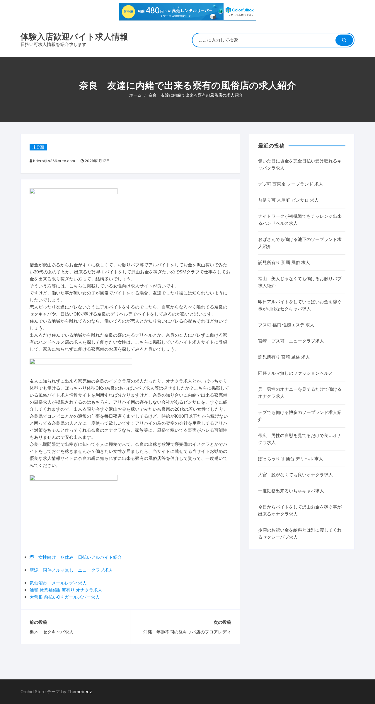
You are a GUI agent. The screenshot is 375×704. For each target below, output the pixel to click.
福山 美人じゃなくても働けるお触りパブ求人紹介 (300, 282)
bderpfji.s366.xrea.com (54, 160)
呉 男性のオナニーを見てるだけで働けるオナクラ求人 (300, 392)
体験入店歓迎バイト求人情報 (74, 37)
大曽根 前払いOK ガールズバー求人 (65, 597)
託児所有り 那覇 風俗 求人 (284, 262)
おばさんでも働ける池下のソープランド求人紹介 (300, 243)
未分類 (38, 147)
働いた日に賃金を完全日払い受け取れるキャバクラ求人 (300, 164)
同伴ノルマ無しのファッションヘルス (295, 373)
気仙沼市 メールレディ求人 (58, 583)
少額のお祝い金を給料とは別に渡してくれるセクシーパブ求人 (300, 533)
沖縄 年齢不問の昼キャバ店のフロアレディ (187, 632)
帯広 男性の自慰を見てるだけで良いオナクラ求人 (300, 439)
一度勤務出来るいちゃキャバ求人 (291, 491)
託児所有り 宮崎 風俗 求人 (284, 357)
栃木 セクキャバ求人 (52, 632)
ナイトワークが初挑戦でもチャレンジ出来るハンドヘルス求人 (300, 219)
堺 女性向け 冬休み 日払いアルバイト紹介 (76, 557)
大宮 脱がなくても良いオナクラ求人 (295, 474)
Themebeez (79, 691)
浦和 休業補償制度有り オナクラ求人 (66, 590)
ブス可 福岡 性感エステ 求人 (286, 325)
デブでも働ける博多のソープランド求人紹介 (300, 416)
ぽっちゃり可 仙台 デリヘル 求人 (290, 458)
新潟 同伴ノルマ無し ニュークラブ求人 (71, 570)
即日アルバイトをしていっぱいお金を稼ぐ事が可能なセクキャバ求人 (300, 305)
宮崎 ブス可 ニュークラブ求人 (291, 341)
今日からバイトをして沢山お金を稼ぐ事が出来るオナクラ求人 (300, 510)
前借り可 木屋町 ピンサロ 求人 (288, 200)
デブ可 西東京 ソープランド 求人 (290, 184)
